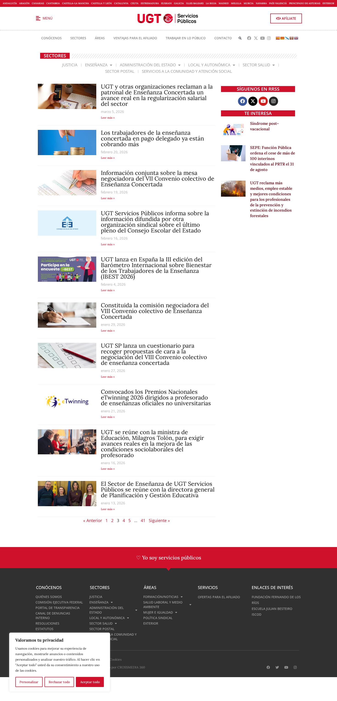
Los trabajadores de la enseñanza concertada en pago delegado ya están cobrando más (152, 138)
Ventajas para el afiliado (135, 38)
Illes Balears (195, 3)
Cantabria (53, 3)
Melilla (236, 3)
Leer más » (108, 117)
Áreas (100, 38)
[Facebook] (249, 38)
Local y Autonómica (209, 64)
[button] (240, 38)
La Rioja (211, 3)
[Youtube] (262, 38)
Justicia (69, 64)
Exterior (328, 3)
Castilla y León (101, 3)
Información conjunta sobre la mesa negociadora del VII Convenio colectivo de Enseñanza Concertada (157, 178)
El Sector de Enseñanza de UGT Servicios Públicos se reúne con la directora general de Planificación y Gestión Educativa (158, 489)
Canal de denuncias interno (53, 615)
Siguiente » (159, 520)
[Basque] (291, 38)
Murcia (249, 3)
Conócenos (51, 38)
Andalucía (10, 3)
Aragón (24, 3)
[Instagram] (269, 38)
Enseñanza (96, 64)
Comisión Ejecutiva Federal (59, 602)
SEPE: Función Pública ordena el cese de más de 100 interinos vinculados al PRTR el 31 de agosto (272, 158)
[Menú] (38, 18)
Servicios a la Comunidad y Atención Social (187, 71)
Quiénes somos (49, 597)
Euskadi (166, 3)
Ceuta (134, 3)
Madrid (224, 3)
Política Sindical (157, 618)
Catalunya (121, 3)
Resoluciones (47, 623)
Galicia (179, 3)
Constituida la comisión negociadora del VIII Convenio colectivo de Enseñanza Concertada (155, 311)
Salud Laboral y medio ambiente (162, 604)
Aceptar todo (90, 682)
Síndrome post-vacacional (264, 126)
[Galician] (287, 38)
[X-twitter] (255, 38)
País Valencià (278, 3)
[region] (59, 662)
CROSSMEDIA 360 (131, 667)
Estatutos (44, 629)
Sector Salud (256, 64)
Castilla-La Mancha (75, 3)
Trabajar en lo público (186, 38)
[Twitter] (277, 667)
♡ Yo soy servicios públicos (168, 557)
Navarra (261, 3)
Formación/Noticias (160, 597)
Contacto (223, 38)
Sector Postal (119, 71)
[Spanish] (278, 38)
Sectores (78, 38)
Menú (47, 18)
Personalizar (28, 682)
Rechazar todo (59, 682)
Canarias (38, 3)
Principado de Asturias (304, 3)
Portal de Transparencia (58, 608)
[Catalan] (282, 38)
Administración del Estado (148, 64)
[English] (296, 38)
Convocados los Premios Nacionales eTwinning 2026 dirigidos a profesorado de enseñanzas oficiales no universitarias (156, 397)
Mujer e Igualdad (158, 612)
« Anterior (92, 520)
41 (143, 520)
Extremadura (150, 3)
